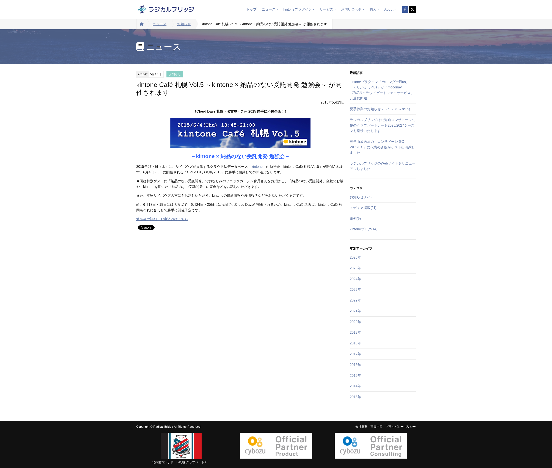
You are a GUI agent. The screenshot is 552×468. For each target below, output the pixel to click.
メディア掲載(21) (363, 208)
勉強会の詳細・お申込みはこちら (162, 219)
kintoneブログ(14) (363, 229)
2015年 (355, 375)
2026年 (355, 257)
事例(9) (355, 218)
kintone (257, 166)
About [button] (388, 9)
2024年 (355, 279)
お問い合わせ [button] (351, 9)
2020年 (355, 322)
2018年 (355, 343)
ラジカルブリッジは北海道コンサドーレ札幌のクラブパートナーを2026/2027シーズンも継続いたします (382, 125)
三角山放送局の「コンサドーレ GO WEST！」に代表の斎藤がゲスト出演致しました (382, 147)
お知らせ (184, 24)
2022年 (355, 300)
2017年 (355, 354)
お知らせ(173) (361, 197)
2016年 (355, 365)
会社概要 (361, 426)
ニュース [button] (269, 9)
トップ (251, 9)
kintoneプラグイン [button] (297, 9)
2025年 (355, 268)
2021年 (355, 311)
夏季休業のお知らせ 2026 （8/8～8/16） (381, 109)
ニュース (159, 24)
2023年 (355, 289)
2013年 (355, 397)
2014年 (355, 386)
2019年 (355, 332)
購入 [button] (373, 9)
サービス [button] (326, 9)
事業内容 (376, 426)
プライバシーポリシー (401, 426)
